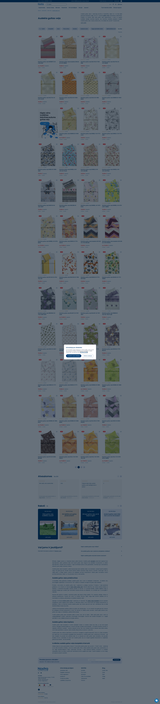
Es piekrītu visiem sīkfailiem (74, 355)
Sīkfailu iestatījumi (88, 355)
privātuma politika (84, 352)
